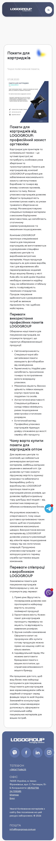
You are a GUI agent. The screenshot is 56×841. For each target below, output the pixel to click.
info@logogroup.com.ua (22, 829)
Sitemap (14, 794)
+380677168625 (18, 769)
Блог (12, 798)
